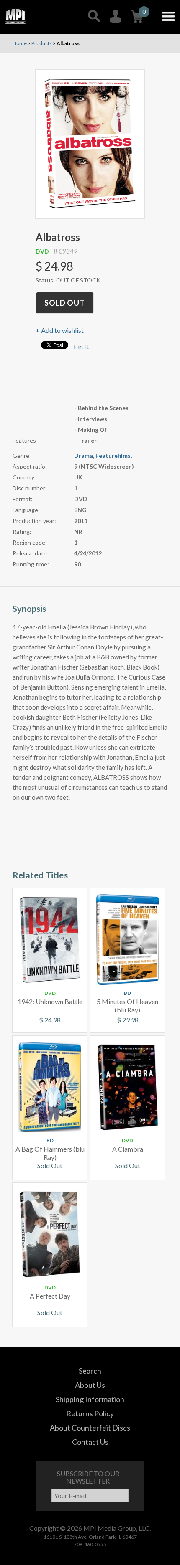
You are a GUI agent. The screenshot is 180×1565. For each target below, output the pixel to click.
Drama (83, 455)
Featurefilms (113, 455)
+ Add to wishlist (60, 330)
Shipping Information (90, 1399)
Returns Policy (90, 1413)
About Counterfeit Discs (90, 1427)
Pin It (81, 346)
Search (90, 1370)
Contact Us (90, 1441)
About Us (90, 1385)
